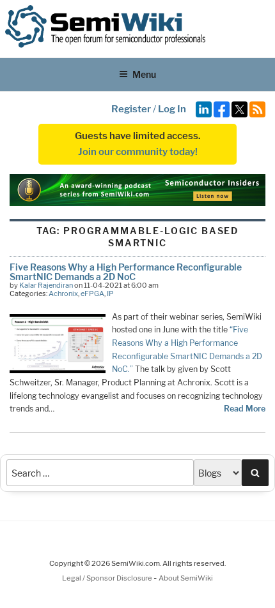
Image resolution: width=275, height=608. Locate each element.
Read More (244, 408)
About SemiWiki (186, 578)
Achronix (63, 293)
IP (110, 293)
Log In (172, 109)
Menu (144, 74)
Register (131, 109)
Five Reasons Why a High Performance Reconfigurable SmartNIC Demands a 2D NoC (126, 271)
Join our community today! (138, 152)
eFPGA (92, 293)
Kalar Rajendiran (46, 285)
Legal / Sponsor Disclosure (107, 578)
